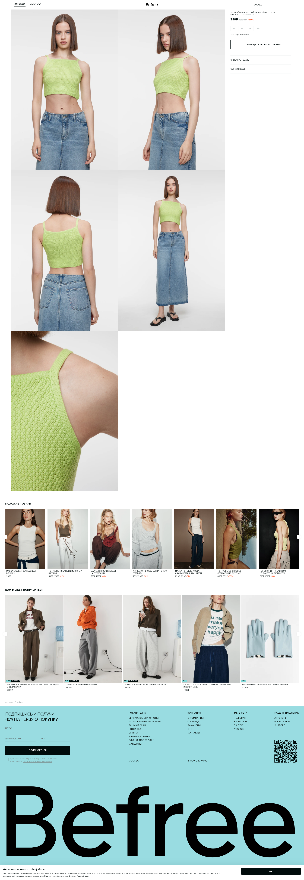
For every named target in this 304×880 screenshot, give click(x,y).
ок (271, 871)
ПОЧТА (8, 728)
